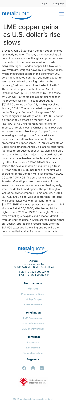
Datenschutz (33, 347)
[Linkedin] (42, 368)
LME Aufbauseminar (33, 323)
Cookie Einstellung (33, 352)
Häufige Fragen (33, 299)
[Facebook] (24, 368)
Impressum (33, 342)
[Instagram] (33, 368)
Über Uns (33, 288)
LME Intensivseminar (33, 328)
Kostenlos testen (33, 304)
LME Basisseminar (33, 318)
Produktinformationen (33, 294)
